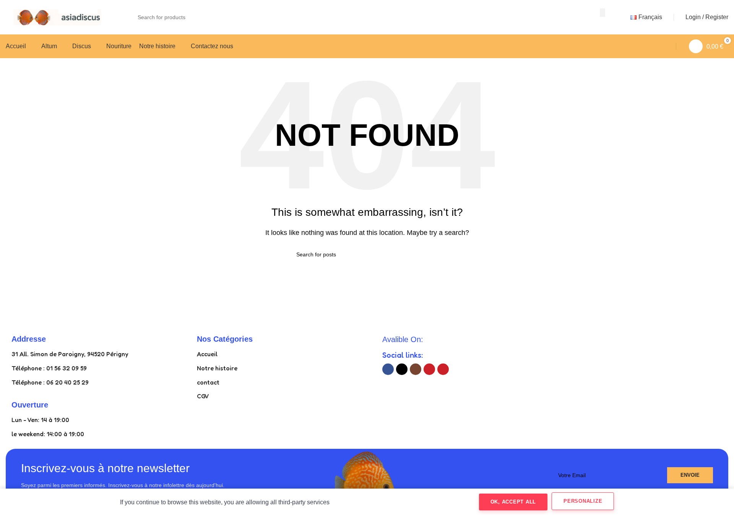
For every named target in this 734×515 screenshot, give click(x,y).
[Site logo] (53, 16)
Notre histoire (217, 368)
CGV (203, 396)
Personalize (582, 501)
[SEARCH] (602, 12)
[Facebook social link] (388, 369)
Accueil (207, 354)
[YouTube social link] (429, 369)
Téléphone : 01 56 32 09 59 (49, 368)
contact (208, 382)
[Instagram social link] (415, 369)
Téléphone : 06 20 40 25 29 (50, 382)
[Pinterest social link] (443, 369)
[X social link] (402, 369)
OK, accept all (513, 502)
